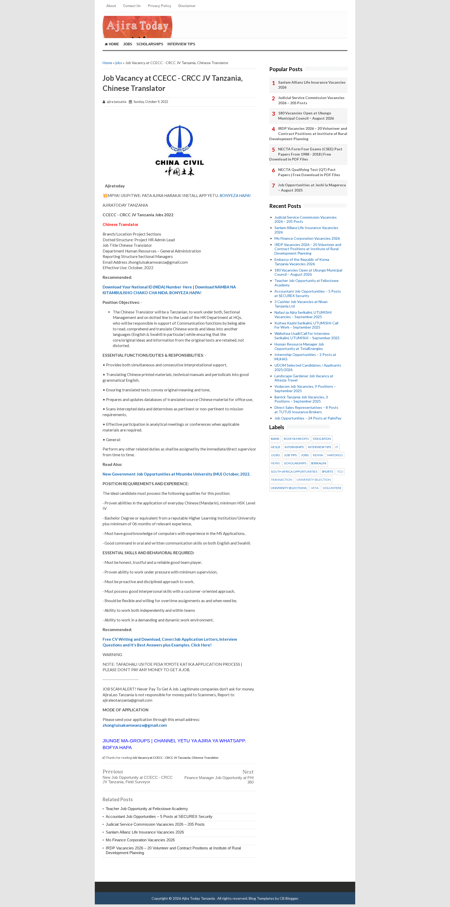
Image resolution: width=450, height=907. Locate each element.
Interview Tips (181, 44)
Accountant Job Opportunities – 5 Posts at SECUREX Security (159, 816)
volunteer (332, 488)
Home (113, 44)
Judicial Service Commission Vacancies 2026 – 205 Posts (155, 824)
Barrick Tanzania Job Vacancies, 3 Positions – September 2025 (301, 399)
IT (336, 447)
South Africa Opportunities (294, 471)
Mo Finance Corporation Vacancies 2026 (140, 840)
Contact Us (132, 6)
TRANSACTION (281, 480)
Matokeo (335, 455)
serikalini (318, 463)
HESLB (275, 447)
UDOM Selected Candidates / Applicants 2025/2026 (307, 367)
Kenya (318, 455)
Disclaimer (187, 6)
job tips (290, 455)
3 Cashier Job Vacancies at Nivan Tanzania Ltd (301, 303)
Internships (294, 447)
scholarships (295, 463)
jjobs (275, 455)
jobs (118, 62)
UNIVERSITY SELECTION (314, 480)
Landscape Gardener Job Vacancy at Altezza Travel (303, 378)
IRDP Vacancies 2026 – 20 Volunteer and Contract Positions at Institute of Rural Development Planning (308, 133)
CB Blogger (289, 898)
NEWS (275, 463)
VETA (314, 488)
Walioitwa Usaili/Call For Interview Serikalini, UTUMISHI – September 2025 (307, 335)
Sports (327, 471)
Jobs (127, 44)
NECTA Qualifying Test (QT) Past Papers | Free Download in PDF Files (309, 172)
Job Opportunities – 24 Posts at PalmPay (307, 418)
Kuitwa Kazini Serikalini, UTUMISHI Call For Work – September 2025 (306, 325)
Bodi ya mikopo (296, 439)
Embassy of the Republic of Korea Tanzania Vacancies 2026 (301, 261)
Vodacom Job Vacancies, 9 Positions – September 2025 (305, 388)
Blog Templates (261, 898)
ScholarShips (149, 44)
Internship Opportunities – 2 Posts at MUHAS (305, 356)
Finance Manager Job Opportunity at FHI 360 (219, 779)
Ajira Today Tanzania (199, 898)
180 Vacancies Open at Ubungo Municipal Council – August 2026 (306, 115)
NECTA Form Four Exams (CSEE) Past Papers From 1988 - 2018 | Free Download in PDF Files (305, 154)
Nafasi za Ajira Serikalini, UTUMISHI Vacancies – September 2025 (303, 314)
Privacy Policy (159, 6)
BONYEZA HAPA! (235, 195)
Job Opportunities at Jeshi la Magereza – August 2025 (312, 187)
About (111, 6)
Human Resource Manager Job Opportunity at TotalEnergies (299, 346)
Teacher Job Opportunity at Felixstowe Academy (147, 808)
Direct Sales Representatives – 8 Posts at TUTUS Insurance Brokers (306, 409)
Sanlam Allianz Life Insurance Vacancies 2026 (145, 832)
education (322, 439)
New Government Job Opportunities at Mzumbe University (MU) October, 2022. (176, 474)
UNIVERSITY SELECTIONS (289, 488)
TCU (340, 471)
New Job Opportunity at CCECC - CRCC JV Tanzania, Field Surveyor (138, 779)
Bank (275, 439)
